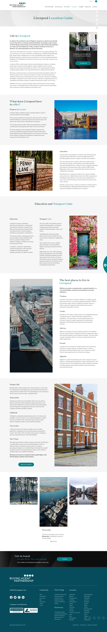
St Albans (86, 616)
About (41, 594)
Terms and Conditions (92, 625)
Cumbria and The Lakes (74, 612)
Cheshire (71, 603)
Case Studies (42, 601)
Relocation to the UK (58, 617)
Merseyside (86, 601)
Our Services (42, 598)
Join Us (41, 605)
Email (91, 1)
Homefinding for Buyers (59, 612)
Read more (53, 541)
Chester (71, 605)
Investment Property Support (60, 613)
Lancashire (86, 599)
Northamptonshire (88, 608)
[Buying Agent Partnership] (17, 5)
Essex (70, 616)
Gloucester (71, 619)
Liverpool (86, 603)
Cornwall (71, 608)
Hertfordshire (87, 598)
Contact (94, 6)
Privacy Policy (83, 625)
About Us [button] (88, 6)
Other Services (57, 619)
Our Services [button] (58, 6)
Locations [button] (74, 6)
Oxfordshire (86, 612)
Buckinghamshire (73, 598)
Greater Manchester (88, 594)
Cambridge (71, 599)
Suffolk (85, 618)
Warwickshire (87, 619)
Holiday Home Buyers (59, 599)
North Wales (86, 610)
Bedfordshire (72, 594)
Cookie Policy (75, 625)
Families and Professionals (60, 594)
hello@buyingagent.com (18, 590)
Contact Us (83, 63)
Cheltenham (72, 607)
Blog (41, 599)
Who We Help (43, 596)
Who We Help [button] (49, 6)
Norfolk (85, 605)
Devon (70, 614)
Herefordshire (87, 596)
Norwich (86, 607)
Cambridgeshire (72, 601)
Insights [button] (81, 6)
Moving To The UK (58, 598)
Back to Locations (26, 464)
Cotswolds (71, 610)
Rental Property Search (59, 615)
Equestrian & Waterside (59, 601)
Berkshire (71, 596)
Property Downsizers (59, 596)
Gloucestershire (72, 618)
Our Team (67, 6)
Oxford (85, 614)
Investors (56, 603)
